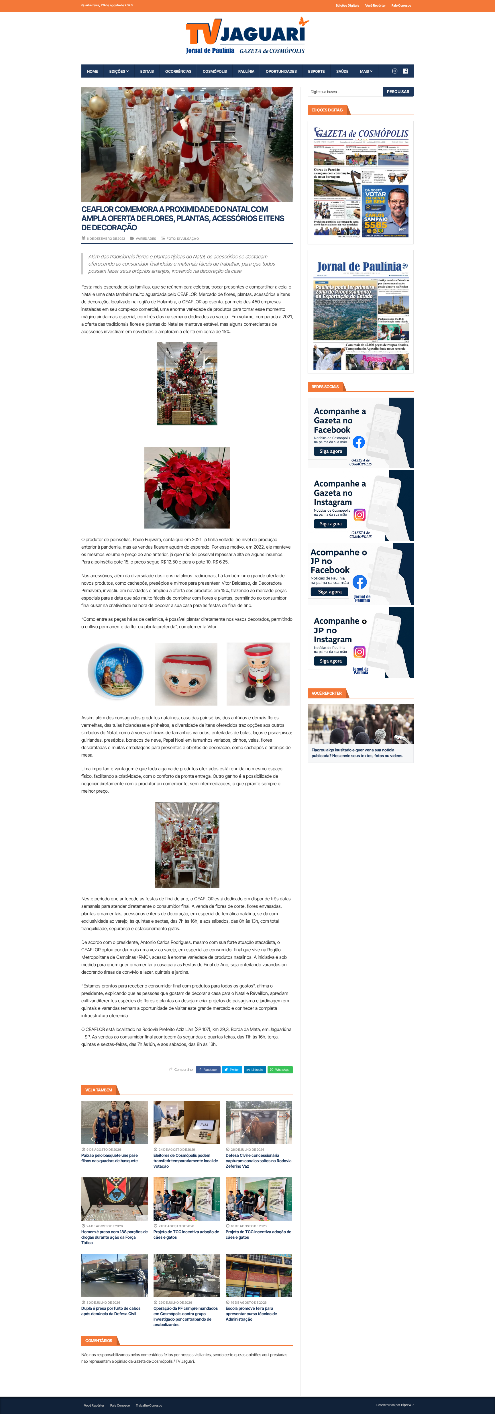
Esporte (316, 71)
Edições (117, 71)
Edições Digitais (347, 5)
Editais (147, 71)
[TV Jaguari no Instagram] (397, 71)
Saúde (342, 71)
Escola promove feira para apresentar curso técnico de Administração (251, 1313)
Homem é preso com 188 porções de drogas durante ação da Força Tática (114, 1237)
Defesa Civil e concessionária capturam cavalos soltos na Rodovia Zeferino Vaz (259, 1160)
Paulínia (246, 71)
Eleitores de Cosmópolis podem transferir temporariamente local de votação (186, 1160)
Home (92, 71)
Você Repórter (375, 5)
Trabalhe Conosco (149, 1405)
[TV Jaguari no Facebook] (408, 71)
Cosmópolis (215, 71)
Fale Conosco (401, 5)
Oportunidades (281, 71)
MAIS (364, 71)
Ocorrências (178, 71)
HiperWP (407, 1405)
